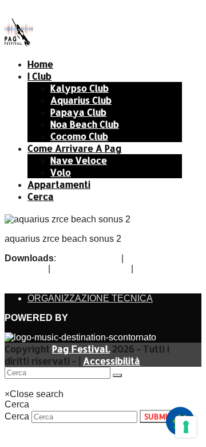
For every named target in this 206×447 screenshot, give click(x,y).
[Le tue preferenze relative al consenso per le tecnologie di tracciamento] (186, 427)
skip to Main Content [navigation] (46, 9)
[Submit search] (117, 375)
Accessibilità (111, 361)
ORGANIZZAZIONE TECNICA (90, 298)
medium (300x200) (91, 268)
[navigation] (29, 384)
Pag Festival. (81, 349)
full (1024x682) (88, 258)
